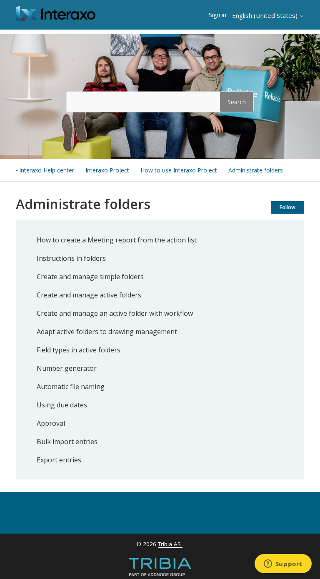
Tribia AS (170, 544)
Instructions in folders (71, 258)
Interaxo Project (107, 170)
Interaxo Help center (46, 170)
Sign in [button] (217, 15)
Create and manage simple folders (90, 276)
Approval (51, 423)
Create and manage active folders (89, 294)
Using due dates (62, 404)
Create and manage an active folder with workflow (115, 313)
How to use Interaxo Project (178, 170)
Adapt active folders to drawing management (107, 331)
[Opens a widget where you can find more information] (283, 564)
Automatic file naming (71, 386)
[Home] (55, 19)
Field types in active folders (78, 349)
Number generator (67, 368)
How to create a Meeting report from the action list (117, 240)
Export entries (59, 459)
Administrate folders (255, 170)
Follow (287, 207)
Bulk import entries (67, 441)
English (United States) (265, 15)
